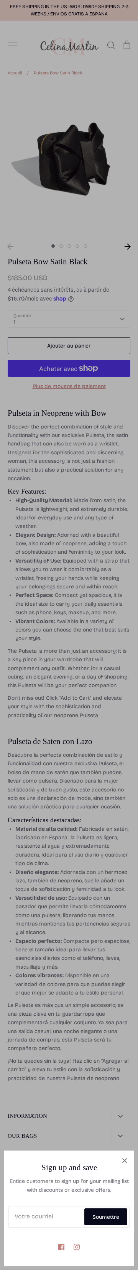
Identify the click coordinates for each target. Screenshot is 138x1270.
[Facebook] (61, 1247)
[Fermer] (124, 1160)
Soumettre (105, 1217)
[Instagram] (76, 1247)
